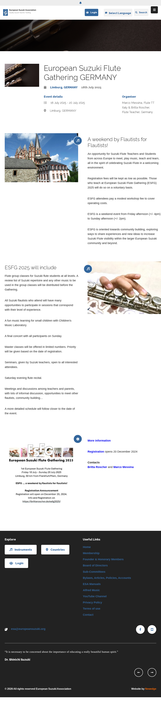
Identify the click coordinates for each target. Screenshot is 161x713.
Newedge (150, 688)
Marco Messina (123, 467)
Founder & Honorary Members (103, 559)
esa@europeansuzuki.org (28, 628)
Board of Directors (95, 565)
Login (93, 12)
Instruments (23, 549)
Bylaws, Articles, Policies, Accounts (107, 577)
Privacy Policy (92, 602)
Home (87, 547)
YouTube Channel (95, 596)
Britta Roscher (97, 467)
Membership (91, 553)
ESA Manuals (92, 584)
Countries (57, 549)
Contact (88, 614)
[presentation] (138, 672)
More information (99, 440)
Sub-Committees (94, 571)
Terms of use (91, 608)
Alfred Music (91, 590)
